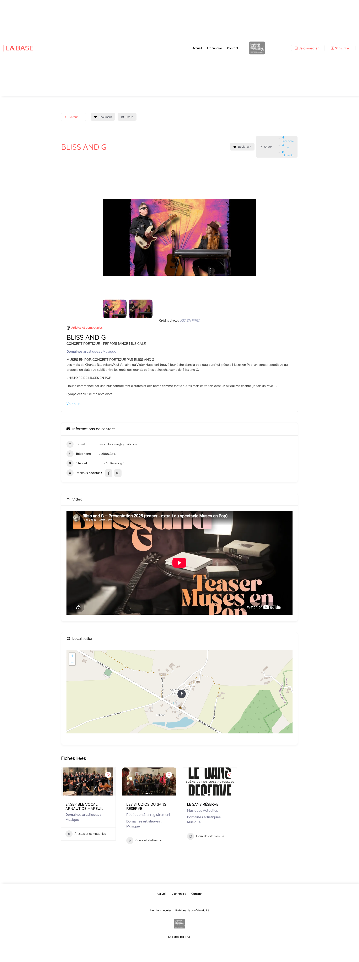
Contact (232, 48)
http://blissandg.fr (112, 463)
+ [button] (72, 655)
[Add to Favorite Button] (108, 775)
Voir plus (73, 404)
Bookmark (105, 117)
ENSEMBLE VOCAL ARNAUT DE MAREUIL (84, 806)
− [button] (72, 662)
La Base (19, 48)
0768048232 (107, 454)
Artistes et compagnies (87, 327)
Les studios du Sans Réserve (146, 806)
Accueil (197, 48)
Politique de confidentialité (192, 910)
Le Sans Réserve (202, 804)
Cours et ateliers (146, 840)
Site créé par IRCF (179, 936)
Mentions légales (160, 910)
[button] (109, 237)
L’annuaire (214, 48)
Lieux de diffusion (208, 836)
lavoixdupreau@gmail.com (118, 444)
